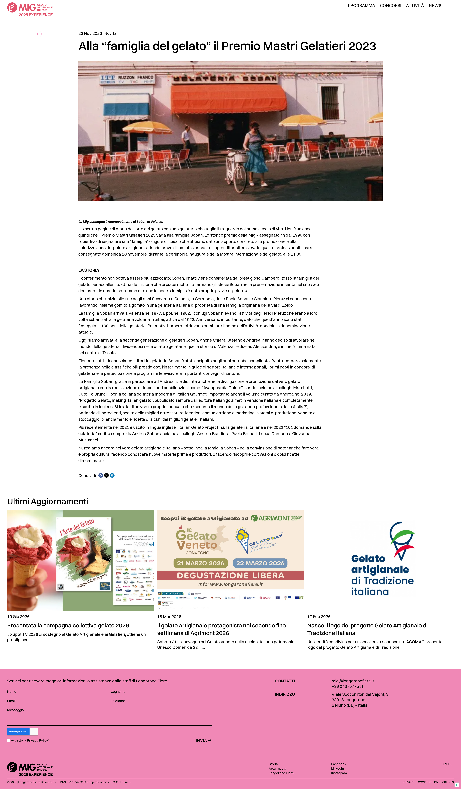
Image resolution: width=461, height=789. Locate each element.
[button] (100, 475)
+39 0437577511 (348, 686)
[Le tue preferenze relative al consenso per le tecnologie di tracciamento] (457, 785)
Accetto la (30, 740)
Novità (110, 33)
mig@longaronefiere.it (353, 681)
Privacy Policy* (38, 740)
